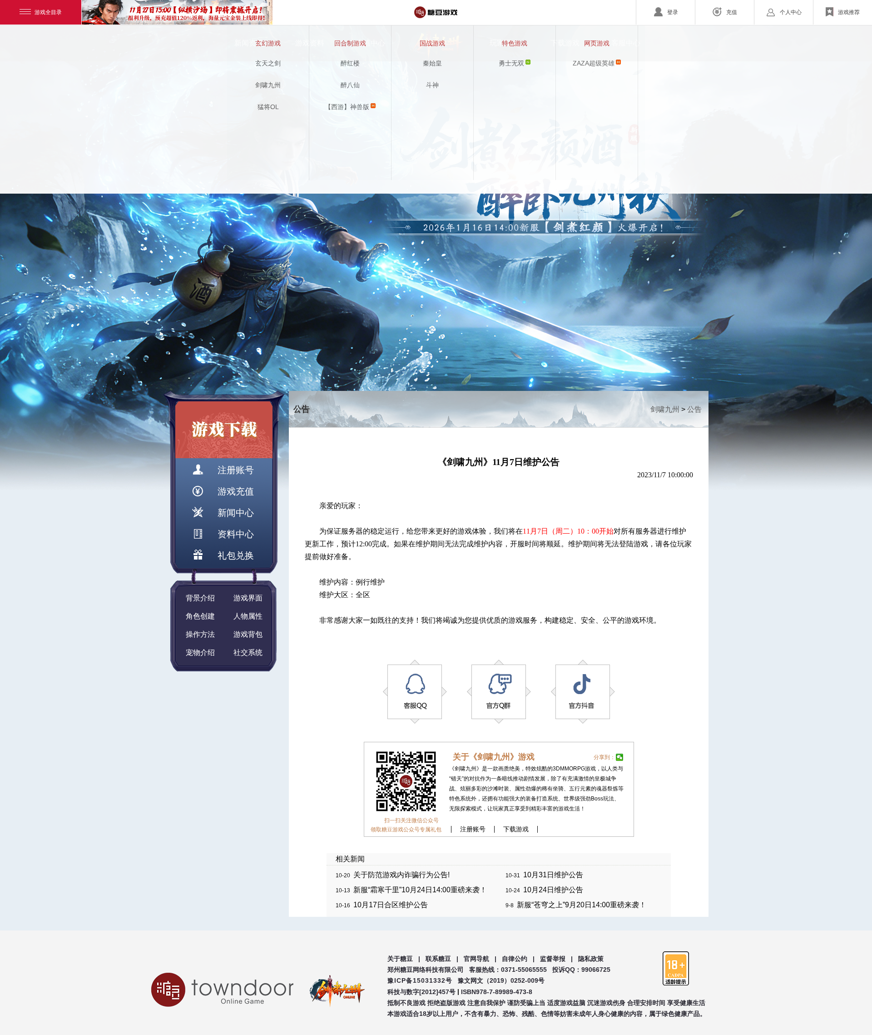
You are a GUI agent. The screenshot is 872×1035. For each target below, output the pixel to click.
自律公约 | (518, 958)
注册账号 (236, 470)
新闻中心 (236, 513)
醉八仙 (350, 85)
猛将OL (268, 106)
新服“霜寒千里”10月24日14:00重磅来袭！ (420, 890)
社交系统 (248, 652)
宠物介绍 (200, 652)
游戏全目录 (48, 12)
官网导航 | (480, 958)
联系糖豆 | (442, 958)
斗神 (432, 85)
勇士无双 (511, 63)
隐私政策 (591, 958)
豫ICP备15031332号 (419, 980)
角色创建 (200, 616)
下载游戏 (516, 829)
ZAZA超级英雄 (593, 63)
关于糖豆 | (403, 958)
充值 (731, 12)
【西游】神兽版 (347, 106)
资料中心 (236, 534)
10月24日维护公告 (553, 890)
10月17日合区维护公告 (390, 905)
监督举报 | (556, 958)
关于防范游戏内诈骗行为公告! (401, 875)
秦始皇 (432, 63)
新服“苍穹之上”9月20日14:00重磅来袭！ (581, 905)
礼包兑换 (236, 555)
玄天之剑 (268, 63)
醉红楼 (350, 63)
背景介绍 (200, 598)
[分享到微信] (619, 757)
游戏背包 (248, 634)
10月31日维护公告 (553, 875)
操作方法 (200, 634)
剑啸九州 (268, 85)
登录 (672, 12)
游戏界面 (248, 598)
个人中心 (791, 12)
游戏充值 (236, 491)
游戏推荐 (849, 12)
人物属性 (248, 616)
